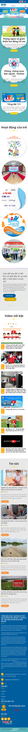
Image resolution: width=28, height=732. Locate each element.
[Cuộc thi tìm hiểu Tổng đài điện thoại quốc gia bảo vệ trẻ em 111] (14, 198)
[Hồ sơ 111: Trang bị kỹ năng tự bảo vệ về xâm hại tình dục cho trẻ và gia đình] (11, 357)
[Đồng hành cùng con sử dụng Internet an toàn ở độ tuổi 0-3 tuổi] (14, 146)
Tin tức (2, 694)
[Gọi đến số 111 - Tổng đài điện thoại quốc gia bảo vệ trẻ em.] (12, 421)
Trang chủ (3, 691)
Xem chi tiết (14, 50)
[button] (8, 305)
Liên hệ (2, 699)
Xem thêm (5, 501)
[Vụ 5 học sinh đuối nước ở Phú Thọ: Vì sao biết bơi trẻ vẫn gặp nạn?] (14, 583)
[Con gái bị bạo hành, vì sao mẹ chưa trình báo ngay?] (14, 511)
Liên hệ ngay (9, 295)
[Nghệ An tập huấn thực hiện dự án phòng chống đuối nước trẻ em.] (14, 172)
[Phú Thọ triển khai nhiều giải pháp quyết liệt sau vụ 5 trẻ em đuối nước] (14, 547)
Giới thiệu (3, 696)
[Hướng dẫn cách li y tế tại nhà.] (12, 401)
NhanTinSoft (14, 730)
